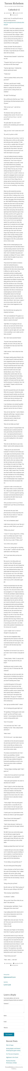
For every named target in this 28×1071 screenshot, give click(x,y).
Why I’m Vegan (9, 1045)
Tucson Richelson (14, 3)
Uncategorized (15, 15)
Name (5, 1015)
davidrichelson (9, 13)
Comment (6, 1003)
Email (5, 1021)
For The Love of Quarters (12, 1054)
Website (6, 1027)
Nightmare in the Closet (12, 1057)
